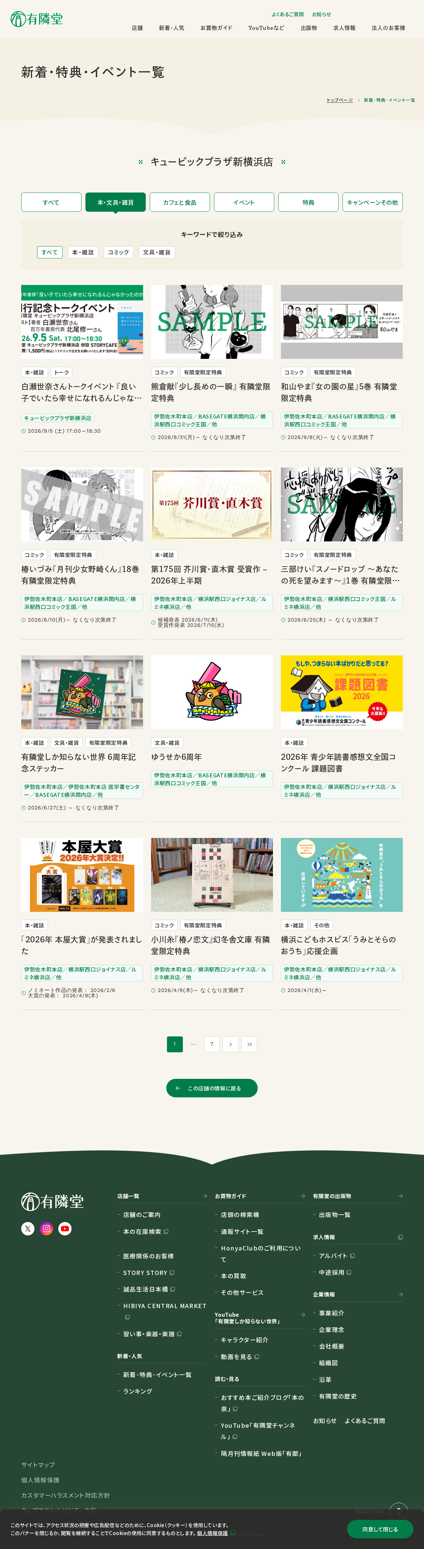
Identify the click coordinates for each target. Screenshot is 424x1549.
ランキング (137, 1391)
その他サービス (242, 1292)
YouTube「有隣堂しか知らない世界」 (247, 1318)
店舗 (137, 27)
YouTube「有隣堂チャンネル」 (258, 1431)
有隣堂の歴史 (338, 1396)
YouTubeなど (266, 27)
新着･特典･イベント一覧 (157, 1374)
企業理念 (332, 1329)
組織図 (328, 1362)
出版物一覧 (335, 1214)
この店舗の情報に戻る (214, 1088)
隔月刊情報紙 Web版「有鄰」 (261, 1453)
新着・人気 (172, 27)
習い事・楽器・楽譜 (149, 1333)
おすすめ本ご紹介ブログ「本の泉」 (262, 1403)
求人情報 (344, 27)
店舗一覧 (128, 1196)
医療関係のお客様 (148, 1255)
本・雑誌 (83, 252)
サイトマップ (38, 1464)
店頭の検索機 (240, 1214)
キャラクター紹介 (245, 1339)
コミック (118, 252)
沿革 (325, 1379)
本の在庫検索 (142, 1231)
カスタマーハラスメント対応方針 (66, 1495)
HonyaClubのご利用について (261, 1253)
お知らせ (321, 14)
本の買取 (233, 1275)
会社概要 (332, 1346)
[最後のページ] (249, 1044)
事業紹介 (332, 1312)
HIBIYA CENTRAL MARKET (165, 1305)
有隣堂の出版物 (332, 1196)
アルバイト (333, 1255)
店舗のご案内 (142, 1214)
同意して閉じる (380, 1529)
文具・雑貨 (157, 252)
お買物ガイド (216, 27)
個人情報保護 (212, 1532)
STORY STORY (145, 1272)
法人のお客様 (388, 27)
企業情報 (324, 1294)
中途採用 (332, 1272)
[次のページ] (230, 1044)
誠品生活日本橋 (145, 1289)
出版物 (309, 27)
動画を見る (236, 1356)
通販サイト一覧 (242, 1231)
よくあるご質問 (288, 14)
